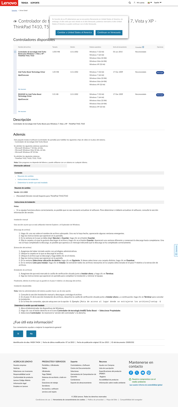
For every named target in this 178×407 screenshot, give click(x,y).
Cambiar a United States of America (75, 32)
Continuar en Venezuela (108, 32)
